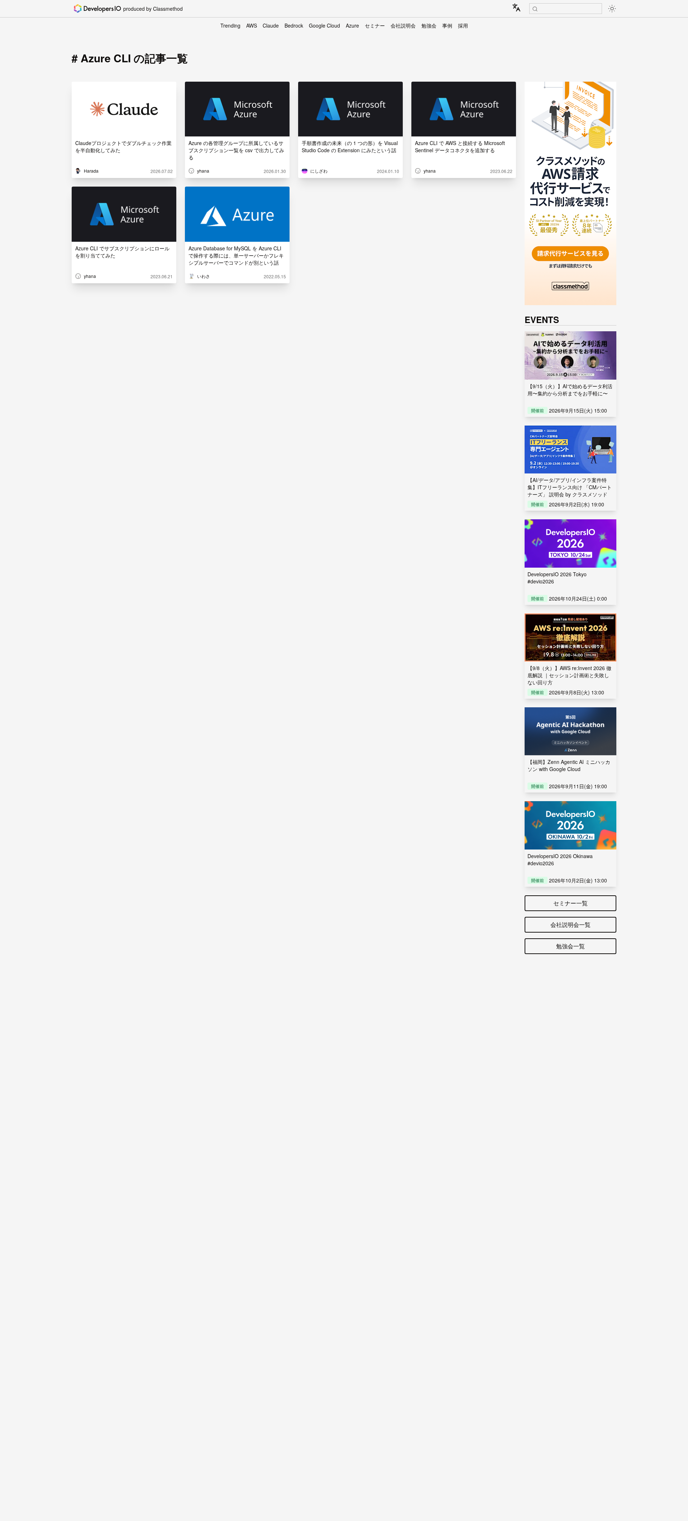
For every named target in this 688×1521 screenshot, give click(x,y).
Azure (352, 25)
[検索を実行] (535, 9)
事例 (447, 25)
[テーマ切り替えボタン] (612, 8)
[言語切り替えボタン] (516, 7)
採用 (463, 25)
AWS (251, 25)
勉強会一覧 (570, 946)
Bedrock (294, 25)
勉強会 (428, 25)
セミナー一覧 (570, 903)
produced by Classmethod (153, 8)
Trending (230, 25)
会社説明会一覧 (570, 924)
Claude (271, 25)
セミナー (375, 25)
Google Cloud (324, 25)
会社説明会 (403, 25)
